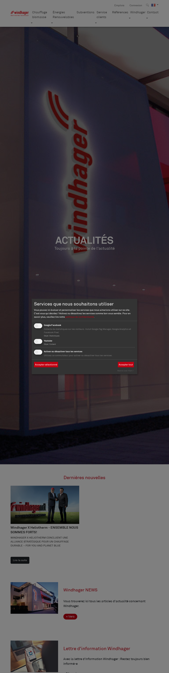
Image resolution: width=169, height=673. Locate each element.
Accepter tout (126, 364)
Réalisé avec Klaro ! (125, 370)
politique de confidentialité (79, 316)
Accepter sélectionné (46, 364)
